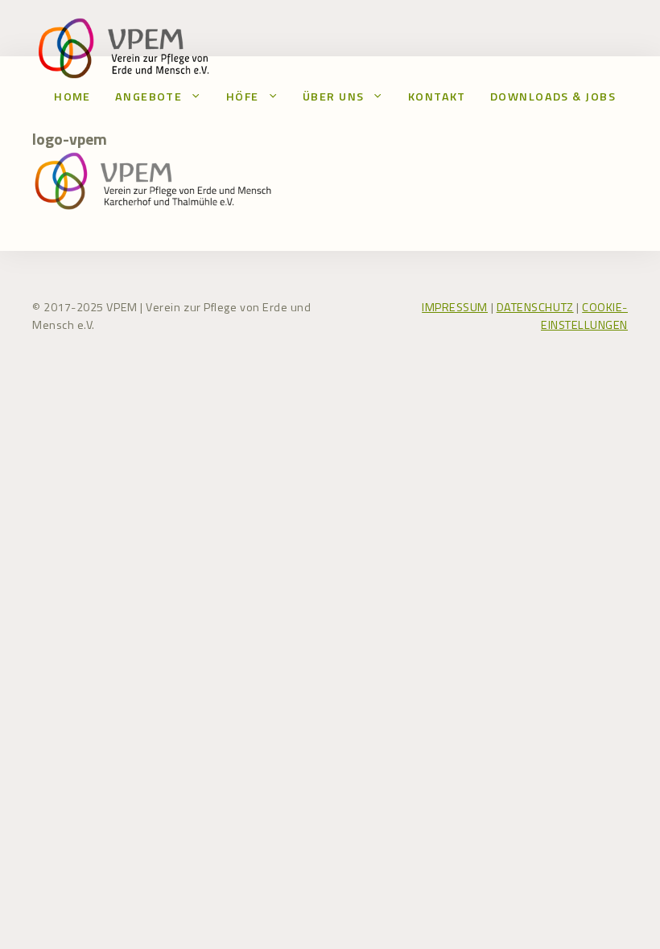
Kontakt (437, 96)
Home (72, 96)
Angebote (149, 96)
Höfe (242, 96)
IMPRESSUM (455, 307)
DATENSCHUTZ (535, 307)
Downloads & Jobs (553, 96)
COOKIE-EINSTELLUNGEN (584, 316)
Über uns (334, 96)
